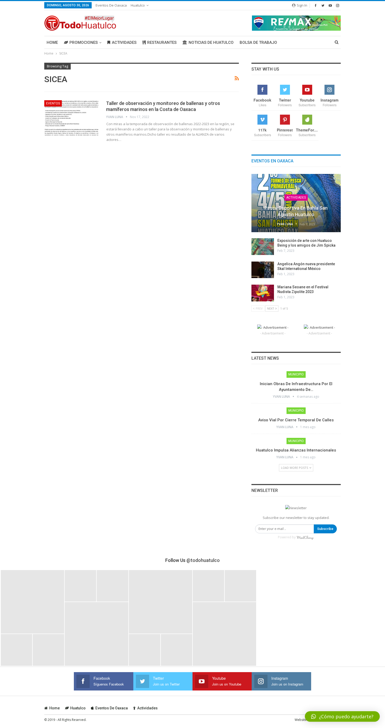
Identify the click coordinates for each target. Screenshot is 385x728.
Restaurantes (162, 42)
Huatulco (138, 5)
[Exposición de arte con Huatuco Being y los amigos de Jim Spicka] (262, 246)
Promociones (83, 42)
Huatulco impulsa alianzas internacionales (296, 450)
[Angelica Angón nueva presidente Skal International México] (262, 270)
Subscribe (325, 529)
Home (52, 42)
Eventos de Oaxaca (111, 5)
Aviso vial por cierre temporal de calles (296, 420)
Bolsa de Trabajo (258, 42)
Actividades (124, 42)
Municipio (296, 374)
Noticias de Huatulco (211, 42)
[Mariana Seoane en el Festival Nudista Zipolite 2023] (262, 293)
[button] (342, 716)
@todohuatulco (203, 560)
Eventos (53, 103)
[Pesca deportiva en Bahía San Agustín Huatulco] (296, 203)
